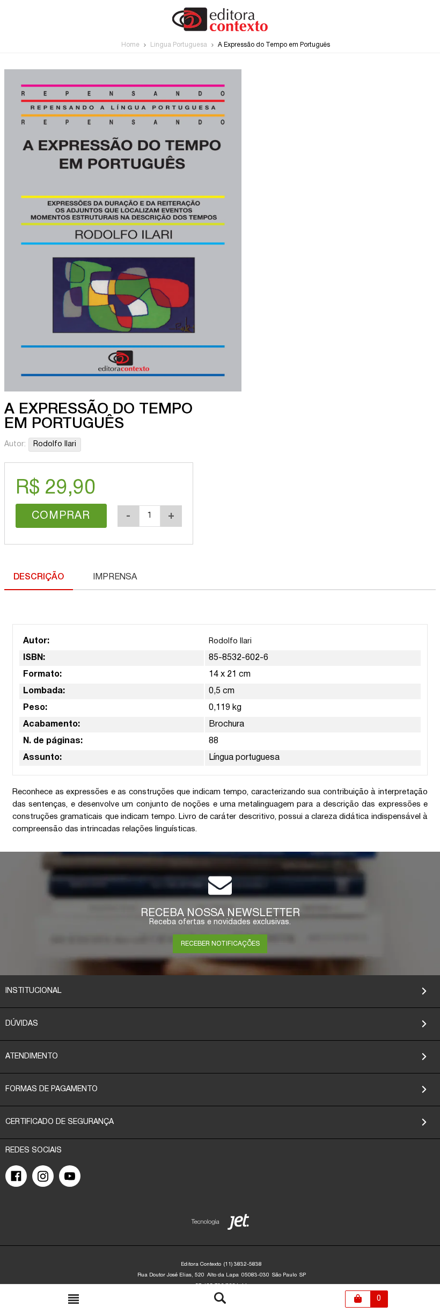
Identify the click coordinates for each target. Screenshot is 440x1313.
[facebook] (16, 1176)
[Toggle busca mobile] (73, 1299)
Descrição (38, 577)
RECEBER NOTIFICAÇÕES (220, 944)
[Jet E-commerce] (220, 1224)
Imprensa (115, 577)
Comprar (61, 516)
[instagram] (43, 1176)
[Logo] (220, 29)
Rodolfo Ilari (54, 444)
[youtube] (69, 1176)
